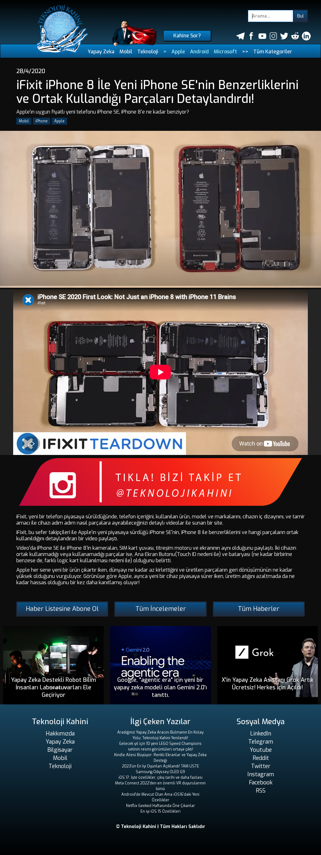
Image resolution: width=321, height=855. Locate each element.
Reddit (261, 758)
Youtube (261, 750)
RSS (261, 790)
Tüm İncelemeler (160, 609)
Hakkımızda (60, 733)
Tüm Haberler (258, 609)
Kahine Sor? (187, 35)
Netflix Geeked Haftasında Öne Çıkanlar (160, 805)
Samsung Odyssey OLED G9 (160, 771)
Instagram (260, 774)
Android (199, 51)
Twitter (261, 766)
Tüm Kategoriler (272, 51)
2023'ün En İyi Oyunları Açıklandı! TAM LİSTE (160, 766)
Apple (178, 51)
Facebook (260, 782)
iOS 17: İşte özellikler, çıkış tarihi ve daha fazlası (160, 777)
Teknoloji (147, 51)
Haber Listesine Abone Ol (62, 609)
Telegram (260, 741)
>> (245, 51)
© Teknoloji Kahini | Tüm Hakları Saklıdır (160, 827)
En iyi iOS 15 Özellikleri (160, 811)
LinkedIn (260, 733)
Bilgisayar (60, 750)
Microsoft (225, 51)
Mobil (125, 51)
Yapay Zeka (101, 51)
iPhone (41, 121)
